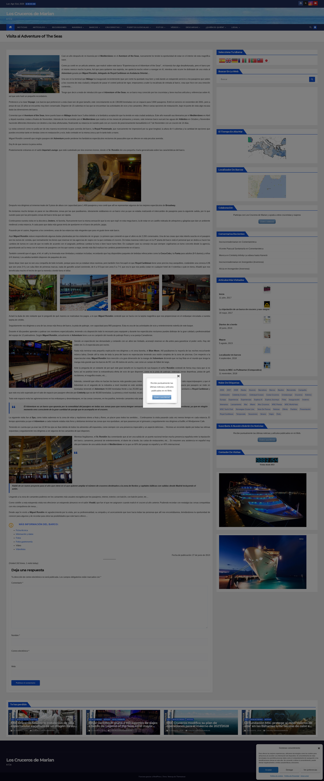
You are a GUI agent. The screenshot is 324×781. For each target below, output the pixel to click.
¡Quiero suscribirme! (162, 397)
